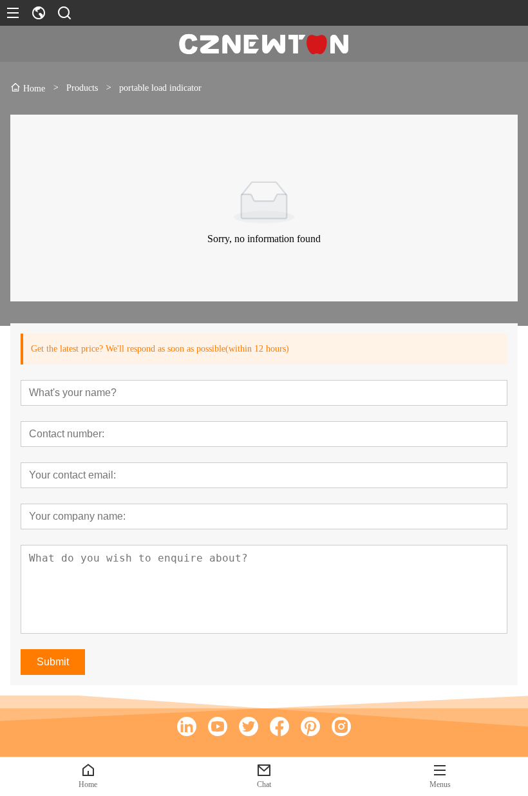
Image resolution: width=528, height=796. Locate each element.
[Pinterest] (310, 726)
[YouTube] (217, 726)
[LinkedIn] (186, 726)
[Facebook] (279, 726)
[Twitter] (248, 726)
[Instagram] (341, 726)
